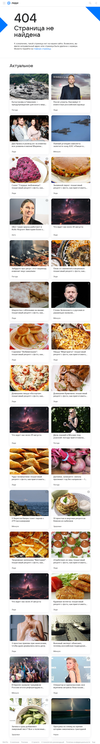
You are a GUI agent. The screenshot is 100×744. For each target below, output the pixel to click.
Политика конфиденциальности (78, 742)
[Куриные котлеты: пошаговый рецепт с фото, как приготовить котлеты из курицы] (70, 592)
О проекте (35, 742)
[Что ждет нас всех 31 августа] (29, 592)
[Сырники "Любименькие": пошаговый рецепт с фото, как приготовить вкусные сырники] (29, 343)
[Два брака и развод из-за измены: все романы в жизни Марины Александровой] (29, 134)
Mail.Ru (5, 742)
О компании (14, 742)
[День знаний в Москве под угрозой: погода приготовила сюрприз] (70, 426)
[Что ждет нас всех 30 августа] (70, 218)
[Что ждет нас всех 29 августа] (29, 426)
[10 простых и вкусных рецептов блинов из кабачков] (70, 509)
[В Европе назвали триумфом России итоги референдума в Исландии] (29, 676)
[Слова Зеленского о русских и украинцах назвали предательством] (70, 301)
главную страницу (42, 48)
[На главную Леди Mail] (14, 3)
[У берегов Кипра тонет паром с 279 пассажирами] (29, 509)
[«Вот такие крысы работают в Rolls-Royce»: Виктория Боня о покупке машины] (29, 218)
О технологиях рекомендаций (52, 742)
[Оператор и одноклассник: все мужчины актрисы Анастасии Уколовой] (70, 676)
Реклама (24, 742)
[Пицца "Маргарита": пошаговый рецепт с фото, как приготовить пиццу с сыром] (70, 343)
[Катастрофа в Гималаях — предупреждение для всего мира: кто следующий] (29, 93)
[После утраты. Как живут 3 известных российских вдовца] (70, 93)
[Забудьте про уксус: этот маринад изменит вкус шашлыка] (29, 259)
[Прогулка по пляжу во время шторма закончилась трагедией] (70, 717)
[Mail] (8, 3)
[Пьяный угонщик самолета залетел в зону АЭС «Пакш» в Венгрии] (70, 134)
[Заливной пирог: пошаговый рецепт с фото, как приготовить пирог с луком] (70, 176)
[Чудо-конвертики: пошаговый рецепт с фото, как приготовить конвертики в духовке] (29, 467)
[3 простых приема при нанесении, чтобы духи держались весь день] (29, 634)
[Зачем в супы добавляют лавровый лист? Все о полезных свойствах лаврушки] (29, 717)
